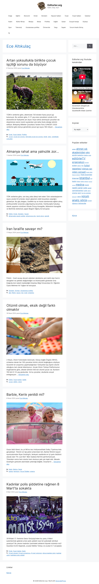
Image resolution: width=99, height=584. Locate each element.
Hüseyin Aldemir (76, 175)
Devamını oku (23, 375)
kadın (74, 181)
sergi (89, 190)
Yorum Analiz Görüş (76, 27)
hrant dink (89, 172)
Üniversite (46, 27)
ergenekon (78, 162)
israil (25, 293)
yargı (79, 197)
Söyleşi (85, 22)
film (82, 165)
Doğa (10, 16)
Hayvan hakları (56, 16)
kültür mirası (84, 181)
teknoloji (74, 196)
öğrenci (75, 203)
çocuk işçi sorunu (19, 136)
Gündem (44, 16)
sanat (89, 188)
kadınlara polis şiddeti (17, 555)
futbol (87, 165)
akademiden (78, 152)
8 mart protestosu (24, 553)
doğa (89, 155)
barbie (11, 471)
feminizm (16, 471)
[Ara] (90, 46)
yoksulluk (9, 139)
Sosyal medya (74, 22)
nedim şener (77, 188)
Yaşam (63, 27)
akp (88, 152)
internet (75, 178)
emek (45, 136)
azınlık (74, 155)
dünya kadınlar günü (49, 553)
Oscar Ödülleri (24, 471)
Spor (10, 27)
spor (79, 193)
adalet (74, 149)
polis (85, 188)
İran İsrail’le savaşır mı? (24, 229)
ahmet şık (81, 148)
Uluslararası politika (32, 27)
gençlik (47, 216)
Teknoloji (19, 27)
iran (22, 293)
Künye (74, 216)
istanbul (84, 178)
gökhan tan (87, 169)
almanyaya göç (31, 216)
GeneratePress (61, 581)
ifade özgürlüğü (86, 175)
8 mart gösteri (13, 553)
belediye (80, 155)
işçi (91, 178)
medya (80, 184)
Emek (36, 16)
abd (10, 293)
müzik (87, 185)
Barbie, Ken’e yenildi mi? (25, 394)
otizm (20, 382)
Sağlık (56, 22)
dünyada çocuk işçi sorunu (34, 136)
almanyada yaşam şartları (17, 216)
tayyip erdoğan (86, 193)
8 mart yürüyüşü (36, 553)
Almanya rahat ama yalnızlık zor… (32, 151)
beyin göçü (40, 216)
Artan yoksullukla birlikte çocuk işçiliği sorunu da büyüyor (31, 62)
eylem (74, 166)
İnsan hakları (76, 16)
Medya (31, 22)
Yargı (55, 27)
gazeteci (76, 168)
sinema (32, 471)
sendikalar (55, 136)
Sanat (63, 22)
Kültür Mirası (20, 22)
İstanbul (87, 16)
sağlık (85, 190)
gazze (18, 293)
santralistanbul (77, 190)
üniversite (82, 203)
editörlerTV (78, 158)
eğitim (15, 382)
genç (49, 136)
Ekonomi (27, 16)
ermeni (87, 162)
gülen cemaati (79, 172)
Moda (39, 22)
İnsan (67, 16)
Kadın (10, 22)
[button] (9, 33)
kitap (78, 181)
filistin (14, 293)
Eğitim (18, 16)
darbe (86, 155)
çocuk (11, 136)
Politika (47, 22)
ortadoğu (31, 293)
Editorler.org (54, 5)
